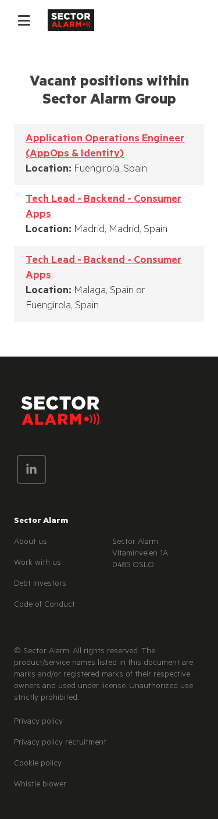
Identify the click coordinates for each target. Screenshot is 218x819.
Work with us (37, 563)
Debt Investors (40, 584)
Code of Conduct (44, 605)
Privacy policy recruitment (60, 743)
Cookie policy (38, 764)
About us (30, 542)
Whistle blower (40, 785)
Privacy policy (38, 722)
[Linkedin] (31, 469)
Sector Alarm (41, 521)
